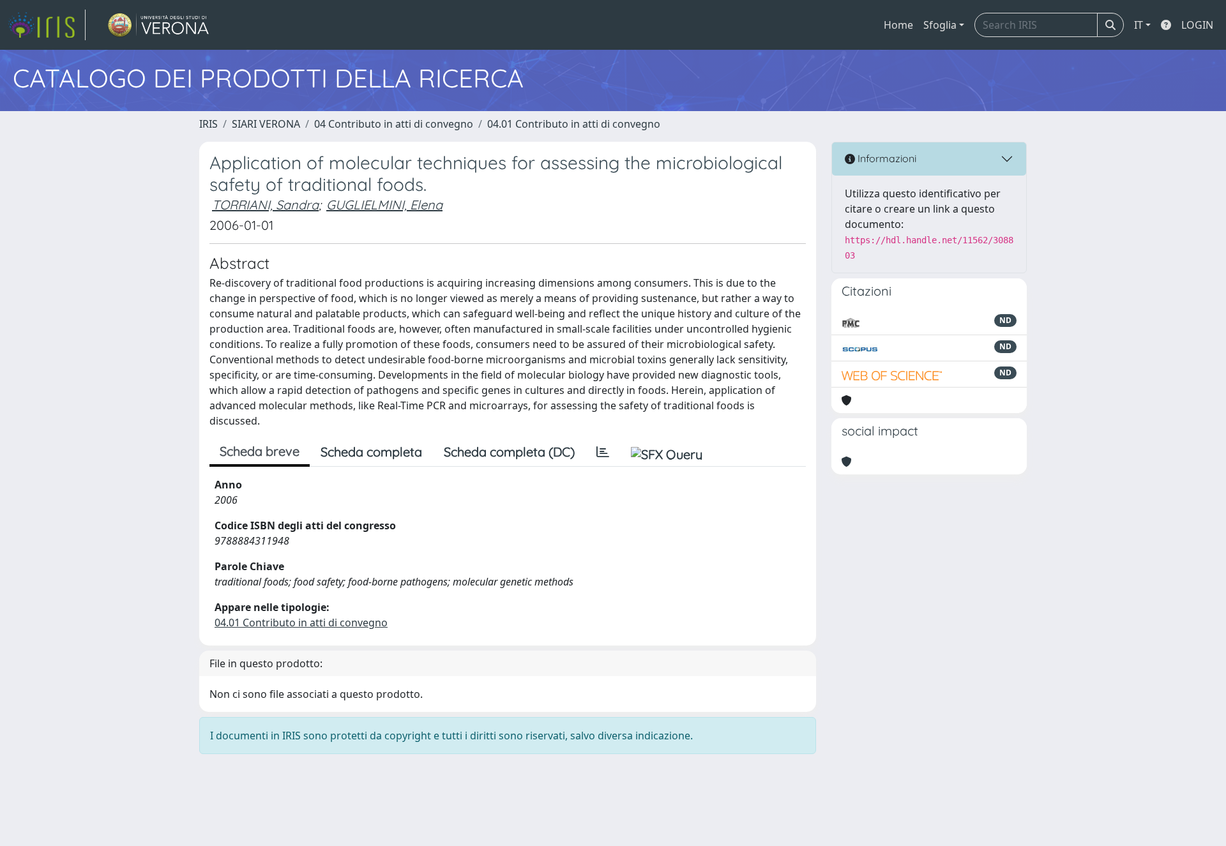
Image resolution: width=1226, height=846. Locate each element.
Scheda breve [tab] (259, 451)
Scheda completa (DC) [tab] (509, 452)
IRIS (208, 124)
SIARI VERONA (266, 124)
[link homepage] (47, 25)
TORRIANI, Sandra (265, 205)
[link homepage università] (159, 25)
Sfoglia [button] (940, 25)
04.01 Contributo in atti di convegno (573, 124)
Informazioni (885, 158)
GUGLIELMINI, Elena (384, 205)
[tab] (603, 452)
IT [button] (1138, 25)
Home (898, 25)
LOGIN (1197, 25)
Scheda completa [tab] (371, 452)
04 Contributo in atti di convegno (393, 124)
